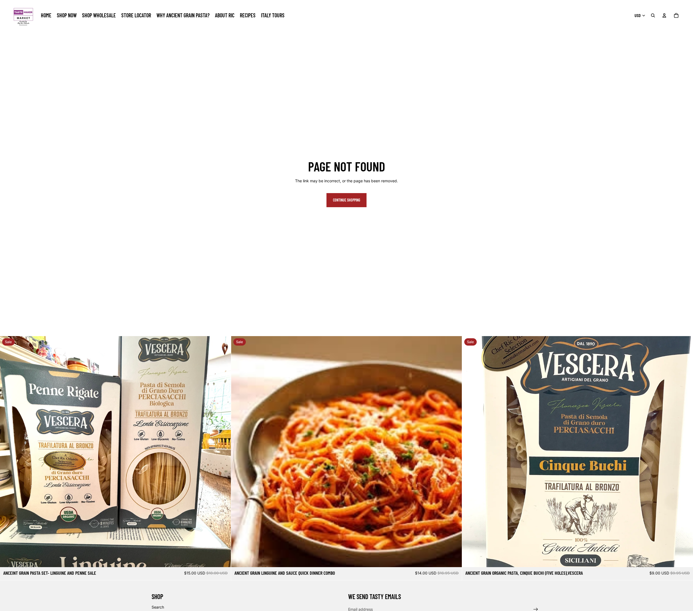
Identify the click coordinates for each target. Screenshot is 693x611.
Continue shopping (346, 200)
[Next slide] (223, 452)
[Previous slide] (8, 452)
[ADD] (222, 559)
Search (158, 607)
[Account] (664, 15)
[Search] (653, 15)
